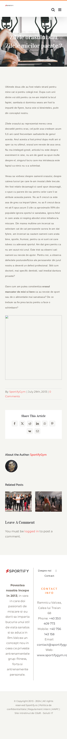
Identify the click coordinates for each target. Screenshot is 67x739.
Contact (49, 575)
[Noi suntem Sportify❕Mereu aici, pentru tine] (18, 501)
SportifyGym (17, 391)
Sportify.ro (31, 705)
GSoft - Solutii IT (44, 713)
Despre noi (44, 570)
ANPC (55, 709)
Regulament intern (39, 709)
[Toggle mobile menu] (60, 10)
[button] (7, 501)
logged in (31, 531)
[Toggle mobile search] (53, 10)
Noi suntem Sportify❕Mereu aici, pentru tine (18, 491)
